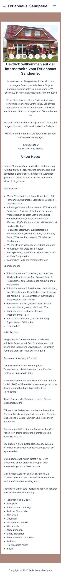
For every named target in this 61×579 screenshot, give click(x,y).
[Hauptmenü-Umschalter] (54, 6)
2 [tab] (18, 56)
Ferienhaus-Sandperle (27, 6)
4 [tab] (31, 56)
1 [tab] (11, 56)
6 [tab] (43, 56)
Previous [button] (8, 43)
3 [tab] (24, 56)
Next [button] (53, 43)
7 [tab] (50, 56)
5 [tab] (37, 56)
